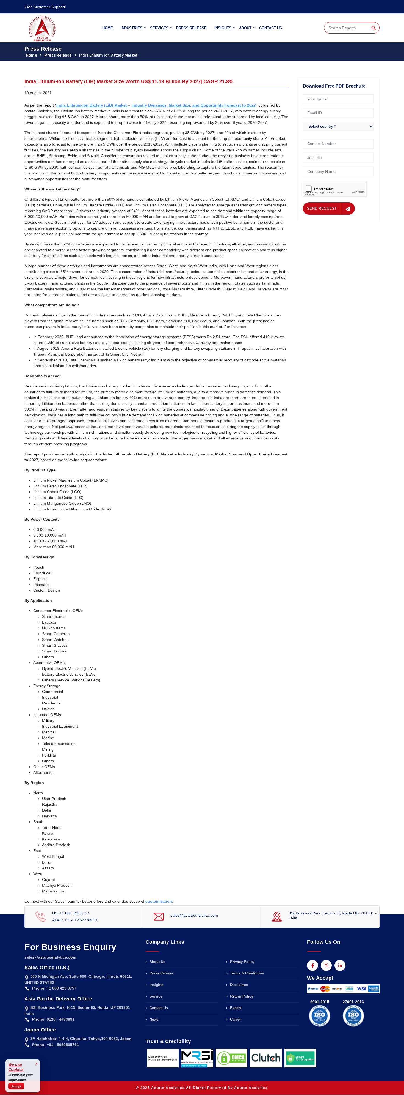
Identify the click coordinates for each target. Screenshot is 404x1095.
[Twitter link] (326, 965)
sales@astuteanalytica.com (194, 915)
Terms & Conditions (246, 973)
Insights (222, 28)
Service (155, 996)
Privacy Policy (241, 962)
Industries (131, 28)
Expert (235, 1008)
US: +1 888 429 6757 (70, 913)
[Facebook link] (312, 965)
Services (159, 28)
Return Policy (241, 996)
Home (107, 28)
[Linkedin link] (339, 965)
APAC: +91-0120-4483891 (75, 920)
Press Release (191, 28)
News (153, 1019)
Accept (16, 1086)
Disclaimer (238, 985)
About (245, 28)
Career (235, 1019)
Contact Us (270, 28)
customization (158, 901)
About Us (156, 962)
